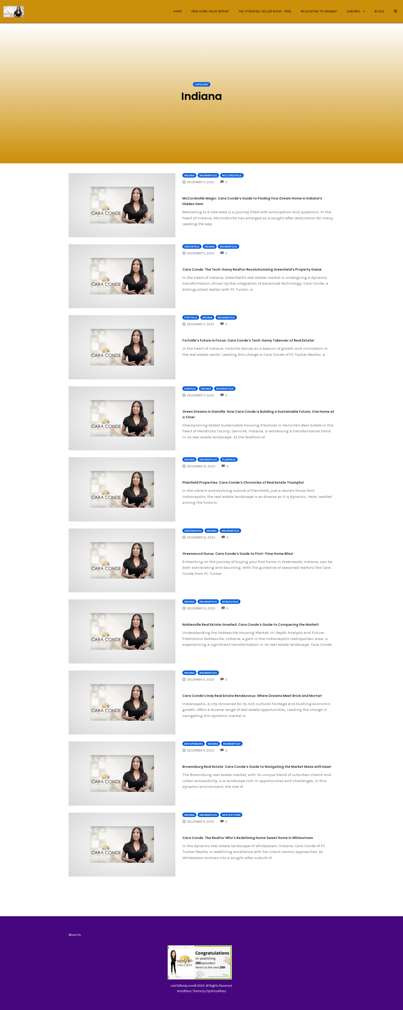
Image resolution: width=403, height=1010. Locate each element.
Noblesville (230, 601)
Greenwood (193, 530)
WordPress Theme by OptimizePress (201, 991)
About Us (75, 935)
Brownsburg (193, 743)
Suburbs (354, 11)
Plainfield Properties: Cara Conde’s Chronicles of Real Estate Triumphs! (243, 482)
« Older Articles (201, 891)
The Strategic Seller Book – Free (265, 11)
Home (178, 11)
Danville (190, 388)
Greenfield (192, 246)
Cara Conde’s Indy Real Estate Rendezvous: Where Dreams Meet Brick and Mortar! (252, 695)
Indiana (189, 175)
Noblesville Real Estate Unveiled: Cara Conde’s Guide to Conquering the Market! (250, 624)
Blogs (380, 11)
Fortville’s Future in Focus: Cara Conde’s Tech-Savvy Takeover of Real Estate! (248, 340)
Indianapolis (208, 175)
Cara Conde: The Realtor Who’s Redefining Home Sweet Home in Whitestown (247, 837)
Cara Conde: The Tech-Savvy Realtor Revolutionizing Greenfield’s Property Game (252, 269)
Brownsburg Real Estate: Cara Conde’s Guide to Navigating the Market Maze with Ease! (256, 766)
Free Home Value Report (210, 11)
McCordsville (232, 175)
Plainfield (229, 459)
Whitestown (231, 815)
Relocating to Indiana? (319, 11)
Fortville (190, 317)
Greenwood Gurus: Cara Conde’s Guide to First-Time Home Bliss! (237, 553)
